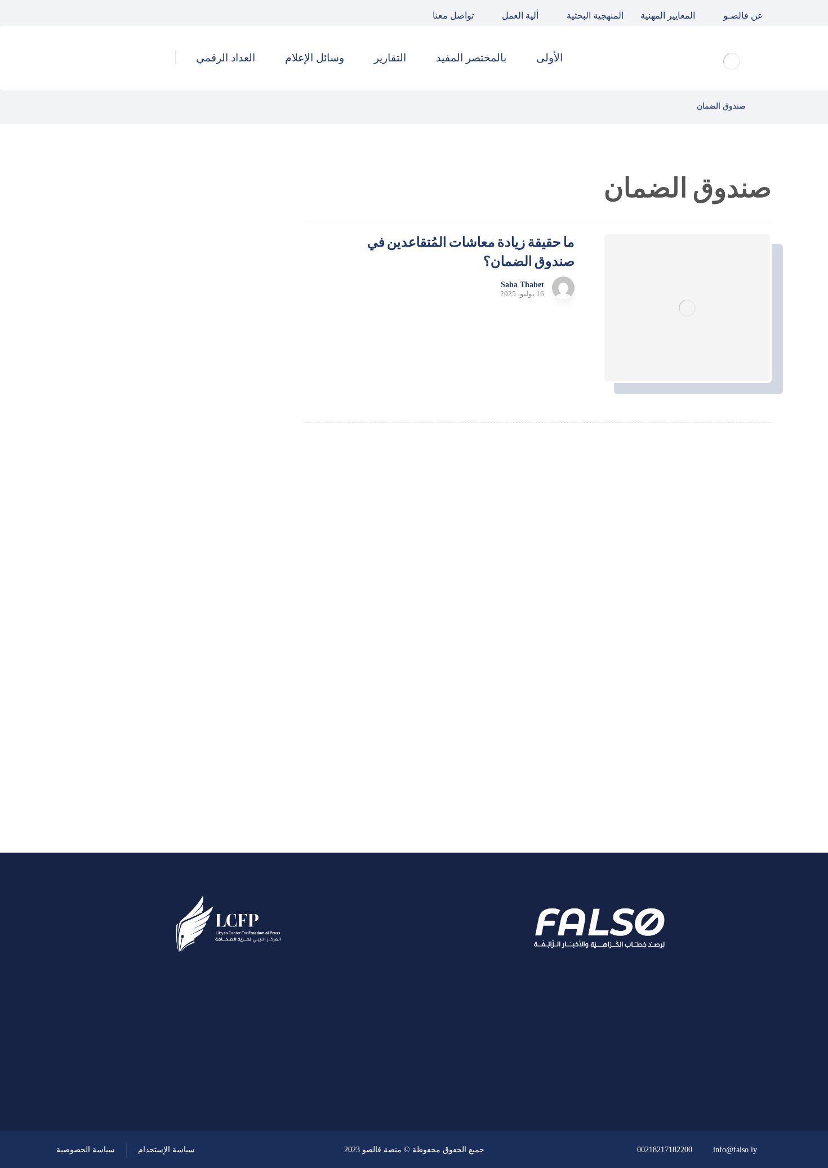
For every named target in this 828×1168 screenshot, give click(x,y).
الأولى (222, 624)
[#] (260, 1070)
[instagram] (69, 13)
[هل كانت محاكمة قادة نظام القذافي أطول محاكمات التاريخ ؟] (236, 363)
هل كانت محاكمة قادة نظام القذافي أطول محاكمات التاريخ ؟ (140, 362)
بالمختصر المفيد (201, 655)
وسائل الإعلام (205, 715)
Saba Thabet (522, 285)
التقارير (219, 685)
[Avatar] (563, 288)
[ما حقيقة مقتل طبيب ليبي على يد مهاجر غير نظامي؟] (236, 420)
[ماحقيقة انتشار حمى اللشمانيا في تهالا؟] (236, 306)
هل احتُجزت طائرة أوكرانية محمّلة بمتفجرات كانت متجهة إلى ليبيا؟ (142, 476)
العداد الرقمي (206, 745)
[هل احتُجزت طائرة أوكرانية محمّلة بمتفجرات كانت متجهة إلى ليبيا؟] (236, 477)
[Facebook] (121, 13)
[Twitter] (95, 13)
